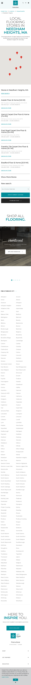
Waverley (3, 568)
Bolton (3, 326)
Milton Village (20, 449)
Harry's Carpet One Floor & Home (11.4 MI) (15, 115)
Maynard (3, 434)
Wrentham (19, 600)
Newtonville (4, 469)
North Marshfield (6, 481)
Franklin (18, 381)
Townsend (4, 557)
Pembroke (4, 501)
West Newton (20, 580)
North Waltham (20, 487)
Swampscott (20, 551)
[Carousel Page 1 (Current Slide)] (11, 280)
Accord (18, 297)
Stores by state (14, 200)
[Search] (28, 189)
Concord (18, 355)
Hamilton (3, 390)
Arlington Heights (6, 305)
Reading (18, 510)
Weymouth (19, 589)
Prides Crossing (5, 507)
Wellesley (3, 571)
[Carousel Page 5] (19, 280)
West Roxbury (5, 583)
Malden (3, 425)
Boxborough (4, 329)
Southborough (20, 542)
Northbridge (4, 492)
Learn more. (5, 677)
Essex (2, 375)
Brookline (19, 335)
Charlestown (4, 346)
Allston (18, 299)
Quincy (18, 507)
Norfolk (3, 472)
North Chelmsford (21, 475)
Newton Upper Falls (22, 466)
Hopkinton (4, 405)
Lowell (18, 419)
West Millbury (5, 580)
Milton (3, 449)
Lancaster (4, 413)
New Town (4, 460)
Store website (15, 104)
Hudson (18, 405)
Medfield (18, 434)
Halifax (18, 387)
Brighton (18, 332)
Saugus (18, 522)
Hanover (18, 390)
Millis (2, 446)
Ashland (18, 305)
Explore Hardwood (14, 251)
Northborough (20, 489)
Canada (20, 644)
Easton (3, 373)
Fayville (3, 378)
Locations (11, 11)
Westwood (4, 589)
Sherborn (18, 527)
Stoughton (4, 548)
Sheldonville (4, 527)
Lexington (19, 413)
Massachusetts (21, 11)
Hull (2, 408)
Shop (3, 651)
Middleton (4, 443)
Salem (3, 522)
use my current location (15, 194)
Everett (18, 375)
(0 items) (28, 2)
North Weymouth (6, 489)
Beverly (18, 320)
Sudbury (3, 551)
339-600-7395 (5, 167)
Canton (3, 343)
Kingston (18, 411)
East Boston (4, 367)
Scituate (3, 524)
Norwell (3, 495)
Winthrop (3, 598)
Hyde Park (19, 408)
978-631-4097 (5, 136)
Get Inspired (6, 657)
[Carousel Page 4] (17, 280)
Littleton (3, 419)
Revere (18, 513)
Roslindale (19, 516)
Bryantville (19, 337)
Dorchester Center (6, 364)
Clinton (18, 352)
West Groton (4, 577)
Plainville (3, 504)
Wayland (18, 568)
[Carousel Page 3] (15, 280)
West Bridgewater (21, 574)
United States (12, 644)
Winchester (19, 595)
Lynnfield (18, 422)
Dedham (18, 358)
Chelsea (18, 349)
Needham (4, 457)
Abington (3, 297)
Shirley (3, 530)
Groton (3, 387)
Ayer (17, 311)
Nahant (3, 454)
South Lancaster (5, 539)
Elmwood (19, 373)
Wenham (3, 574)
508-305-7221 (5, 104)
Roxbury (3, 519)
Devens (3, 361)
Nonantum (19, 469)
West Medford (20, 577)
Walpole (18, 562)
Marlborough (5, 431)
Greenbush (19, 384)
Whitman (19, 592)
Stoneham (19, 545)
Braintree (18, 329)
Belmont (18, 317)
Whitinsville (4, 592)
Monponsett (19, 451)
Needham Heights (21, 457)
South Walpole (20, 539)
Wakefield (4, 562)
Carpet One (4, 11)
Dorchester (19, 361)
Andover (3, 302)
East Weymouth (21, 370)
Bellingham (4, 317)
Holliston (3, 402)
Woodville (4, 600)
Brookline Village (6, 337)
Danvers (3, 358)
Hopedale (19, 402)
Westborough (20, 583)
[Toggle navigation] (2, 3)
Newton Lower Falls (6, 466)
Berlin (2, 320)
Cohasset (3, 355)
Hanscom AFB (5, 393)
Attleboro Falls (5, 308)
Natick (18, 454)
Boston (18, 326)
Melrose (3, 440)
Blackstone (19, 323)
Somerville (19, 530)
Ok (15, 679)
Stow (17, 548)
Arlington (18, 302)
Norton (18, 492)
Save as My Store (6, 108)
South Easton (20, 533)
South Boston (5, 533)
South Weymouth (6, 542)
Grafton (3, 384)
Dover (18, 364)
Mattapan (19, 431)
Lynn (2, 422)
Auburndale (19, 308)
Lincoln (3, 416)
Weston (18, 586)
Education (5, 664)
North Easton (5, 478)
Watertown (19, 565)
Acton (2, 299)
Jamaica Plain (5, 411)
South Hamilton (20, 536)
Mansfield (4, 428)
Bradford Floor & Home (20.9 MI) (14, 163)
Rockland (3, 516)
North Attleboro (20, 472)
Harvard (3, 396)
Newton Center (5, 463)
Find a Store (15, 7)
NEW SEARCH (5, 93)
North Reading (5, 484)
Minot (2, 451)
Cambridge (19, 340)
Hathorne (19, 396)
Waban (18, 560)
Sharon (18, 524)
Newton (18, 460)
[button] (23, 3)
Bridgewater (4, 332)
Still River (3, 545)
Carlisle (18, 343)
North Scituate (20, 484)
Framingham (4, 381)
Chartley (18, 346)
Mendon (18, 440)
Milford (18, 443)
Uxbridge (3, 560)
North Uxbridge (5, 487)
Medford (3, 437)
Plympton (19, 504)
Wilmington (4, 595)
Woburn (18, 598)
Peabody (18, 498)
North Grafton (20, 478)
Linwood (18, 416)
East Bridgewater (21, 367)
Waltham (3, 565)
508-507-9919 (5, 153)
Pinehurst (19, 501)
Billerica (3, 323)
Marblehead (19, 428)
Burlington (4, 340)
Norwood (19, 495)
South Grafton (5, 536)
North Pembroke (21, 481)
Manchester (19, 425)
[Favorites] (25, 3)
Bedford (18, 314)
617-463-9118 (4, 120)
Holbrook (19, 399)
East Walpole (5, 370)
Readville (3, 513)
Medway (18, 437)
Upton (18, 557)
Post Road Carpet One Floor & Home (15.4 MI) (13, 131)
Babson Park (4, 314)
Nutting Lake (5, 498)
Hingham (3, 399)
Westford (3, 586)
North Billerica (5, 475)
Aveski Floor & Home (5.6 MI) (13, 100)
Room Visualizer (14, 628)
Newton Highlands (21, 463)
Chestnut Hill (4, 352)
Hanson (18, 393)
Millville (18, 446)
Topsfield (19, 554)
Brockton (3, 335)
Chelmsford (4, 349)
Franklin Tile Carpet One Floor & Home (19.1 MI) (14, 147)
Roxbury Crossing (21, 519)
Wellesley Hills (20, 571)
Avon (2, 311)
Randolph (4, 510)
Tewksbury (4, 554)
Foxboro (18, 378)
